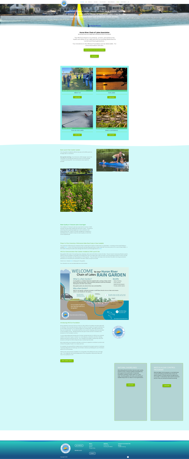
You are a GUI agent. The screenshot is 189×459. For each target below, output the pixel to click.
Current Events (96, 26)
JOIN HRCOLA (94, 56)
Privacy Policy (92, 448)
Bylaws (90, 446)
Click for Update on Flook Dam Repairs (94, 49)
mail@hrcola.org (122, 446)
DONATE (92, 453)
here (66, 247)
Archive (91, 445)
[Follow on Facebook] (128, 457)
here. (100, 248)
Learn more (77, 97)
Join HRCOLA (79, 445)
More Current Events (67, 360)
